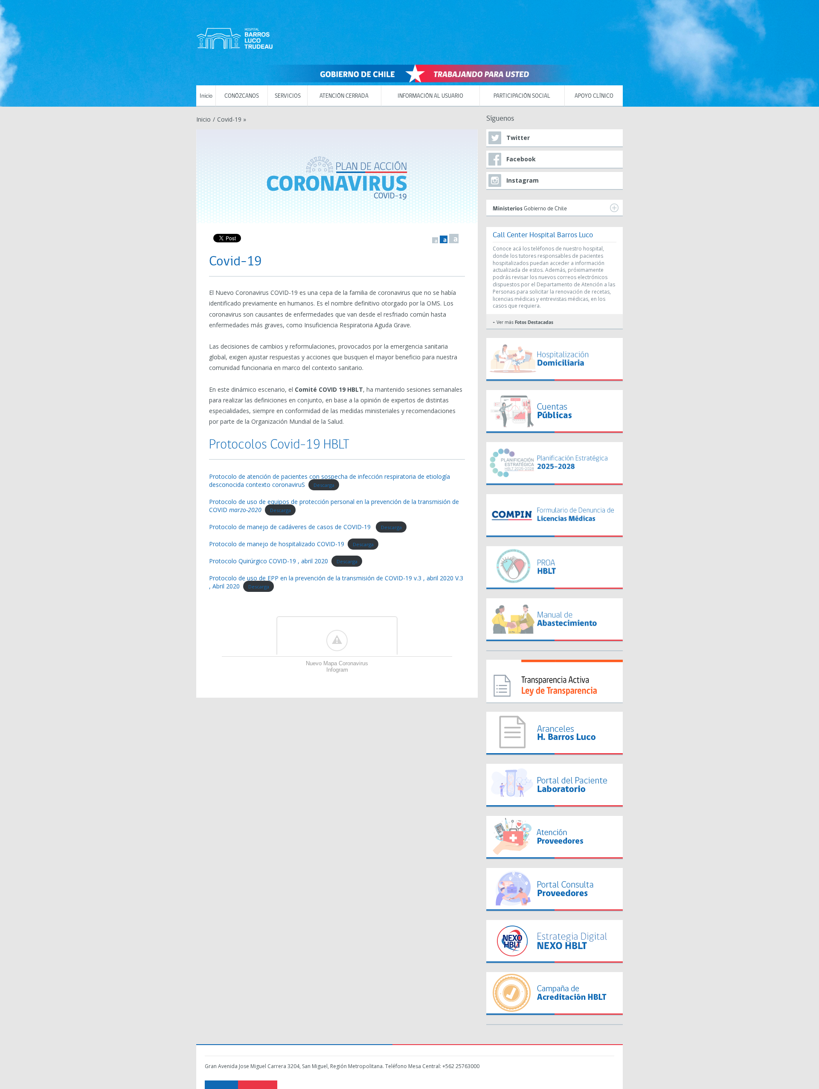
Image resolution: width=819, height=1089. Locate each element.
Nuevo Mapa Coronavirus (337, 663)
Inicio (206, 96)
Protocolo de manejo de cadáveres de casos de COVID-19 (290, 527)
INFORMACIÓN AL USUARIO (430, 96)
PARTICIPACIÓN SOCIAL (522, 96)
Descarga (324, 485)
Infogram (337, 670)
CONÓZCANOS (241, 96)
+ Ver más (523, 322)
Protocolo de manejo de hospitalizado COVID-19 (276, 544)
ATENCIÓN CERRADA (344, 96)
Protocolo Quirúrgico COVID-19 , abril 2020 (268, 561)
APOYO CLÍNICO (594, 96)
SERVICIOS (288, 96)
